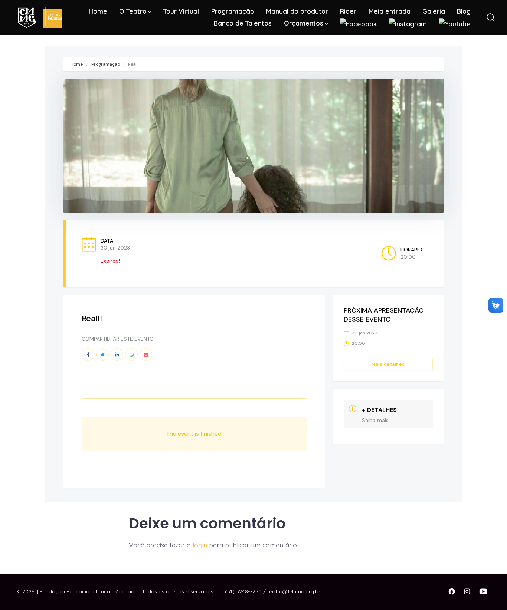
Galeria (433, 11)
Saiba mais (375, 420)
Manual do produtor (297, 11)
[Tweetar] (102, 354)
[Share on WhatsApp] (131, 354)
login (200, 545)
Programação (232, 11)
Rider (348, 11)
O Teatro (133, 11)
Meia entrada (389, 11)
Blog (464, 11)
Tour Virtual (181, 11)
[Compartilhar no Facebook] (88, 354)
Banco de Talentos (243, 23)
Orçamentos (303, 23)
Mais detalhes (388, 364)
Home (98, 11)
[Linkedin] (117, 354)
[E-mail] (146, 354)
